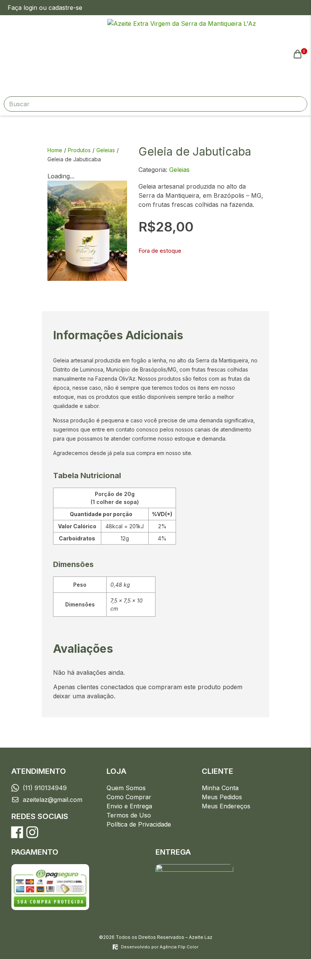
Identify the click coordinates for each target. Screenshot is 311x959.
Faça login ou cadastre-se (45, 7)
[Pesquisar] (299, 104)
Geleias (105, 150)
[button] (52, 54)
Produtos (79, 150)
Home (54, 150)
